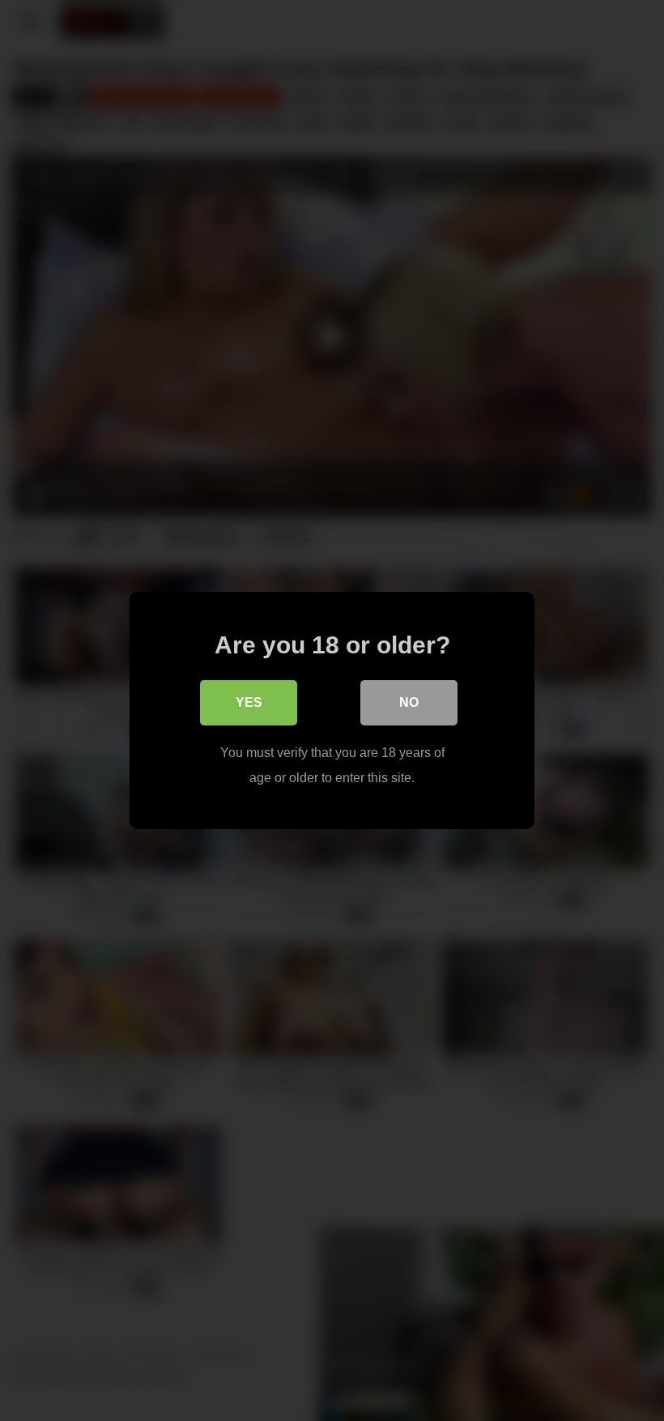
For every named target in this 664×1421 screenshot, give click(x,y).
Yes (249, 702)
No (409, 702)
